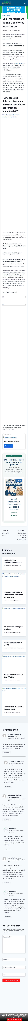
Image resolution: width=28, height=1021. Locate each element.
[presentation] (14, 581)
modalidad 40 (6, 15)
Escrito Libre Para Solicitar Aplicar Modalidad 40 (21, 535)
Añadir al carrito (14, 519)
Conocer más (8, 445)
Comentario (7, 937)
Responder (6, 752)
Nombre (6, 959)
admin (5, 30)
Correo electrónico (9, 967)
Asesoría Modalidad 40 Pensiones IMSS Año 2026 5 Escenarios (14, 504)
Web (4, 975)
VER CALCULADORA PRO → (14, 1019)
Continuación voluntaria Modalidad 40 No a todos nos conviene (13, 594)
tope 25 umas (19, 63)
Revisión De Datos (5, 533)
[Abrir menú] (24, 3)
